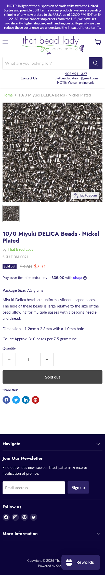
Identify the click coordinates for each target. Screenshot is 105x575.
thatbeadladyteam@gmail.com (76, 78)
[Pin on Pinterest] (35, 400)
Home (8, 95)
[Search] (95, 63)
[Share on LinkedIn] (26, 400)
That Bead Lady (20, 249)
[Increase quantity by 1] (47, 359)
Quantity (9, 348)
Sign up (78, 487)
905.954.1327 (76, 74)
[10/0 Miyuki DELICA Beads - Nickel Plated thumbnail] (11, 213)
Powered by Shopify (52, 566)
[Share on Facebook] (6, 400)
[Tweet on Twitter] (16, 400)
